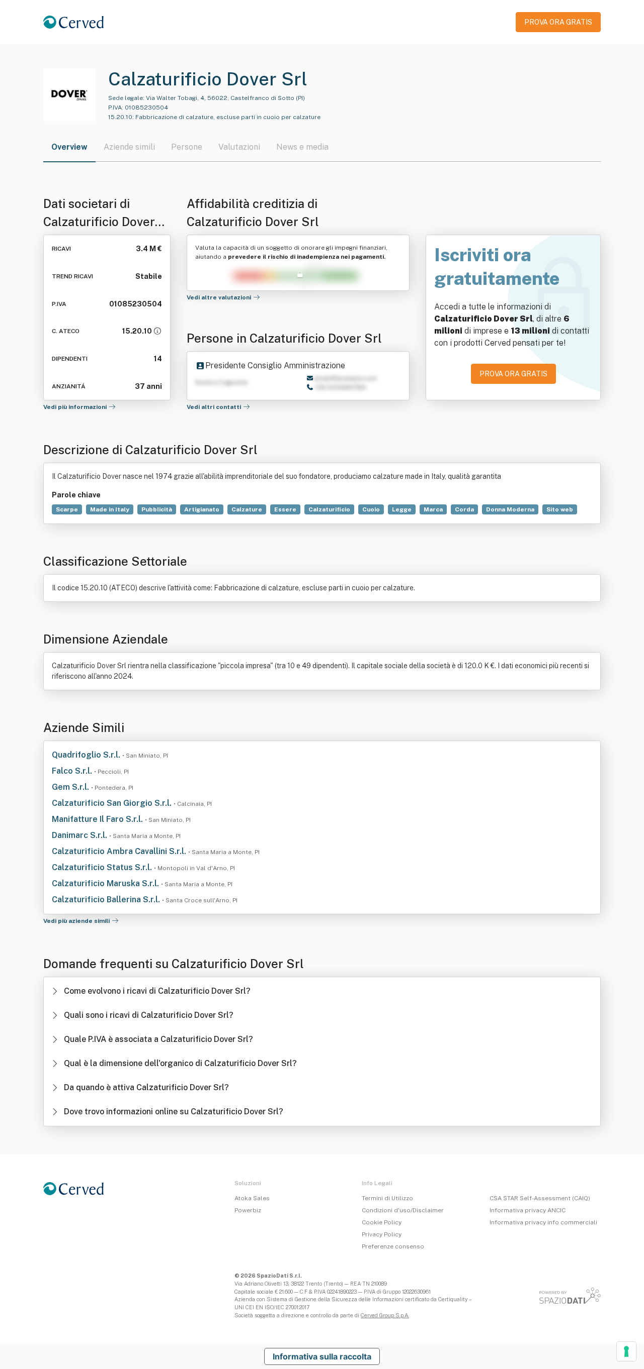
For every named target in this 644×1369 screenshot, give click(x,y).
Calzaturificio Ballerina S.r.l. (107, 899)
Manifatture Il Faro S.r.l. (98, 819)
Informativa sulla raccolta (322, 1356)
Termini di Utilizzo (387, 1198)
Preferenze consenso (393, 1246)
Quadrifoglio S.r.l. (87, 755)
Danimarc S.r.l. (80, 835)
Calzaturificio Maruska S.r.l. (106, 883)
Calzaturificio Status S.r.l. (103, 867)
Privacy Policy (381, 1234)
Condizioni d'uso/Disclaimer (403, 1210)
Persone (186, 147)
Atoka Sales (252, 1198)
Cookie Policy (381, 1222)
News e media (302, 147)
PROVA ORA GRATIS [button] (558, 22)
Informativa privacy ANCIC (528, 1210)
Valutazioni (239, 147)
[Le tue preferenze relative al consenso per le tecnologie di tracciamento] (626, 1351)
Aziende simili (129, 147)
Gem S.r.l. (71, 787)
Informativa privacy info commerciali (543, 1222)
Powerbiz (247, 1210)
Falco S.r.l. (73, 771)
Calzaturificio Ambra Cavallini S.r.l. (120, 851)
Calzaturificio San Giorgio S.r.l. (113, 803)
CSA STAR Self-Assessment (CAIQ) (540, 1198)
